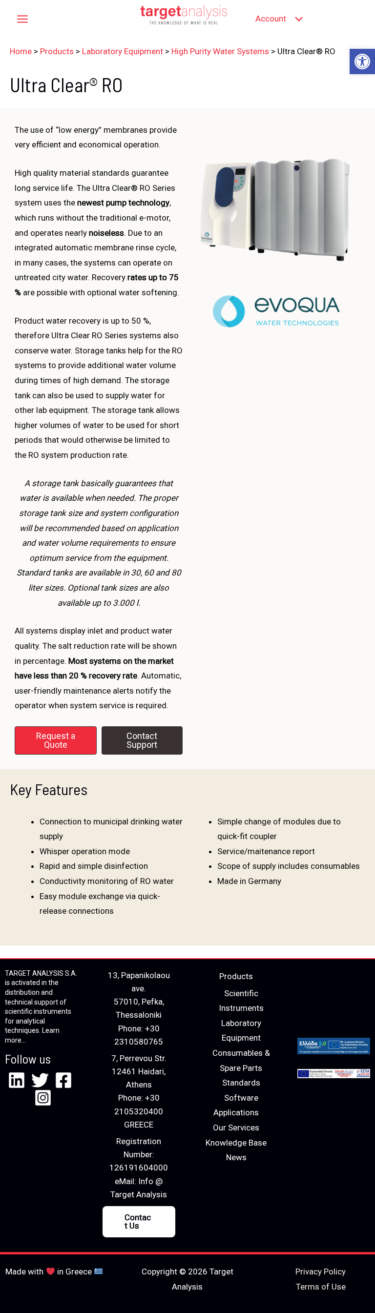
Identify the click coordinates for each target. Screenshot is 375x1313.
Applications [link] (236, 1112)
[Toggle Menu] (297, 18)
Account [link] (270, 18)
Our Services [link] (236, 1127)
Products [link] (236, 976)
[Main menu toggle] (22, 19)
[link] (362, 61)
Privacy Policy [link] (320, 1271)
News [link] (236, 1157)
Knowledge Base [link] (236, 1143)
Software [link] (241, 1098)
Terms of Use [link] (321, 1287)
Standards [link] (241, 1082)
